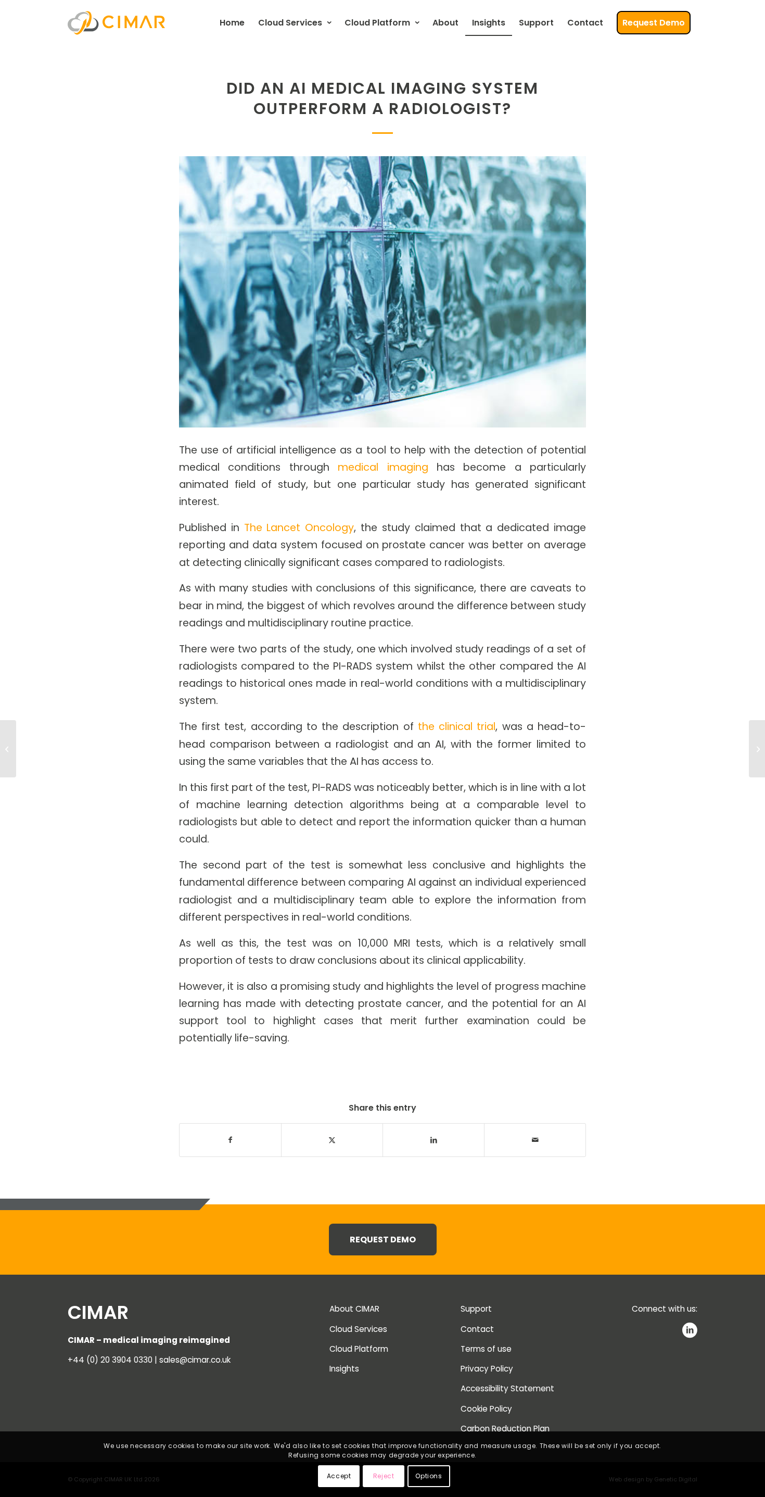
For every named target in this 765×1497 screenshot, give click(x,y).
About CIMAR (354, 1308)
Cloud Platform (358, 1348)
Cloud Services (358, 1329)
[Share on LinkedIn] (433, 1140)
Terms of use (486, 1348)
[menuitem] (232, 23)
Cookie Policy (486, 1408)
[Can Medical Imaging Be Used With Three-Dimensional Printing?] (8, 748)
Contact (477, 1329)
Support (476, 1308)
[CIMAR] (116, 23)
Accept (339, 1475)
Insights (344, 1368)
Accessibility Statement (507, 1388)
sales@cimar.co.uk (195, 1359)
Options (428, 1475)
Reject (383, 1475)
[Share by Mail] (534, 1140)
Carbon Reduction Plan (505, 1428)
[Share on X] (332, 1140)
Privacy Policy (487, 1368)
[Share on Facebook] (230, 1140)
